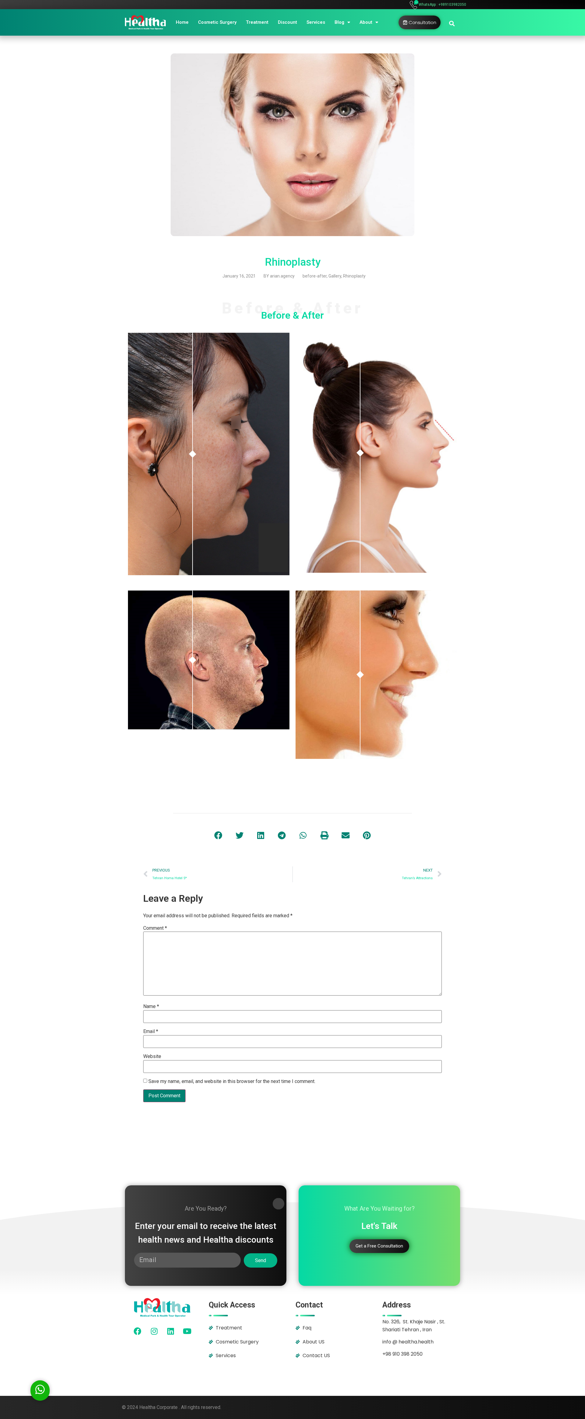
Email (150, 1031)
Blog (339, 22)
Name (151, 1006)
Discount (287, 22)
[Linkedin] (170, 1331)
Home (182, 22)
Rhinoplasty (354, 276)
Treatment (257, 22)
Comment (155, 928)
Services (316, 22)
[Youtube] (187, 1331)
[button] (452, 23)
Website (152, 1056)
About (366, 22)
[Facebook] (137, 1331)
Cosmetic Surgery (217, 22)
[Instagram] (154, 1331)
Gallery (334, 276)
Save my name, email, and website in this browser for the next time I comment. (231, 1081)
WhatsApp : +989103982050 (442, 4)
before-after (315, 276)
